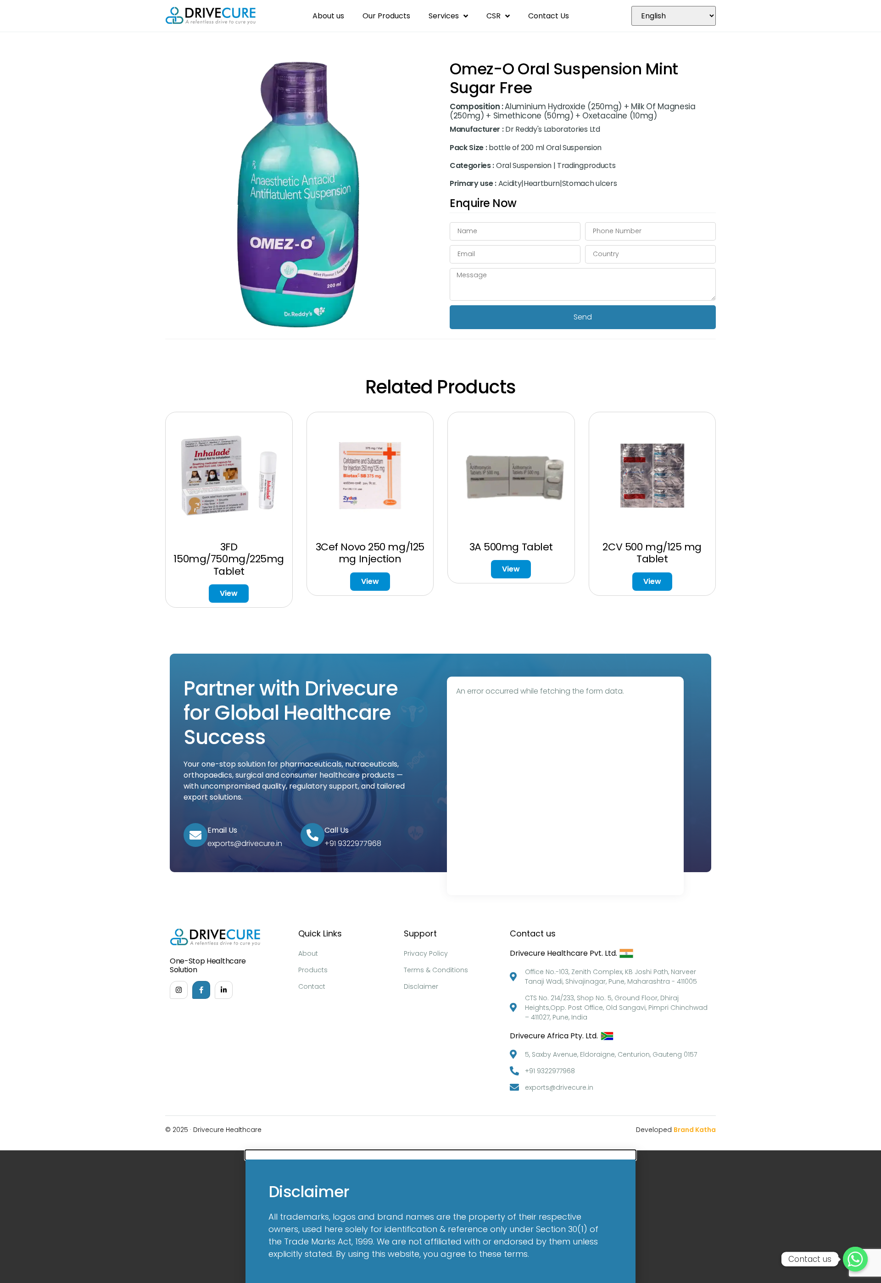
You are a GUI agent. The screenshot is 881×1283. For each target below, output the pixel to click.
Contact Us (548, 16)
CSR (493, 16)
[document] (440, 1216)
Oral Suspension (524, 165)
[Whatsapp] (855, 1259)
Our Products (386, 16)
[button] (440, 1155)
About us (328, 16)
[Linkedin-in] (224, 990)
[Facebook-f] (201, 990)
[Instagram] (179, 990)
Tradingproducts (586, 165)
